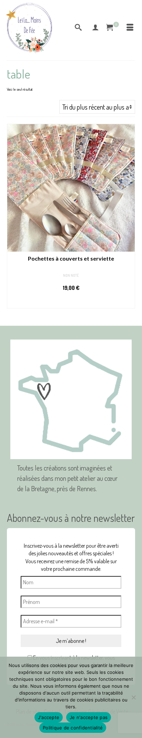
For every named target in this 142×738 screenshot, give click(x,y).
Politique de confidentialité (73, 727)
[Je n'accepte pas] (133, 697)
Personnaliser (71, 301)
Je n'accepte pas (89, 717)
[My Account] (95, 27)
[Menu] (130, 27)
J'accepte (48, 717)
